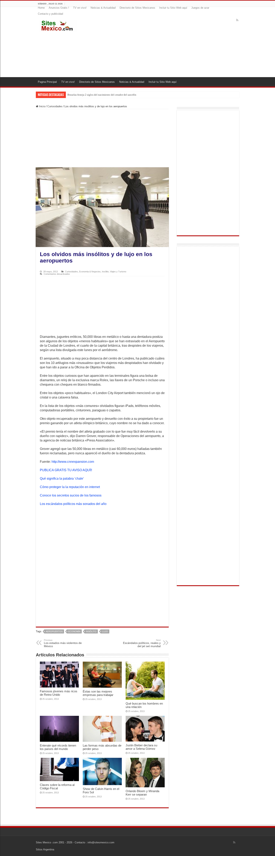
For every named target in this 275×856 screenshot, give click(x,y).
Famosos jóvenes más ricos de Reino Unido (58, 692)
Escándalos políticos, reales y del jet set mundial (142, 643)
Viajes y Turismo (118, 271)
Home (41, 7)
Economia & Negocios (90, 271)
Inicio (41, 106)
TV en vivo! (80, 7)
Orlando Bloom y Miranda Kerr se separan (142, 792)
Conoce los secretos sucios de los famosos (70, 495)
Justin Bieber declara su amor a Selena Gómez (141, 747)
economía (74, 631)
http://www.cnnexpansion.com (73, 461)
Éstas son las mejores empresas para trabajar (98, 693)
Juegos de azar (200, 7)
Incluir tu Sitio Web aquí (173, 7)
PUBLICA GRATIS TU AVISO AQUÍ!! (66, 470)
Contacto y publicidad (50, 13)
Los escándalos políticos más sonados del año (73, 504)
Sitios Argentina (45, 849)
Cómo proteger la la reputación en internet (70, 487)
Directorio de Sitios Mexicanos (137, 7)
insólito (91, 631)
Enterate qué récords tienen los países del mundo (58, 747)
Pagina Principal (47, 81)
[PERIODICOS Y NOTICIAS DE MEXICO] (58, 25)
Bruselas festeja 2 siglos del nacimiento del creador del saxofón (101, 94)
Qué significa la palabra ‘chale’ (62, 478)
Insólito (105, 271)
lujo (105, 631)
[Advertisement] (162, 45)
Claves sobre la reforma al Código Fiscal (57, 786)
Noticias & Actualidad (103, 7)
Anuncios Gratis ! (59, 7)
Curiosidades (54, 106)
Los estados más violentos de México (63, 643)
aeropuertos (54, 631)
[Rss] (237, 20)
